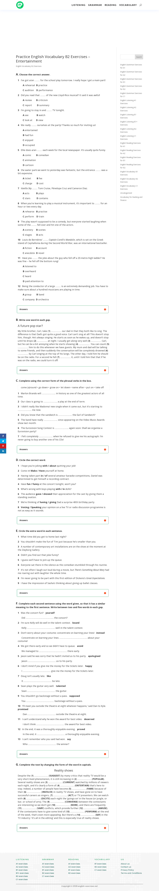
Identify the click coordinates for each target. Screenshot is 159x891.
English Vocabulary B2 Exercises (28, 66)
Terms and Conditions (131, 873)
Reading (111, 5)
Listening (78, 5)
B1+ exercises (22, 873)
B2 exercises (22, 876)
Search (139, 57)
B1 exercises (22, 870)
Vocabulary (128, 5)
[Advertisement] (79, 28)
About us (125, 864)
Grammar (95, 5)
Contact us (126, 867)
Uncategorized (126, 193)
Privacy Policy (127, 870)
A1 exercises (22, 864)
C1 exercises (22, 879)
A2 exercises (22, 867)
